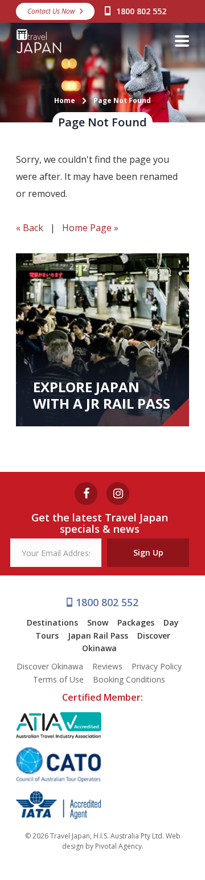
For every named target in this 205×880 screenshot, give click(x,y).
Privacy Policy (157, 666)
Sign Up (148, 552)
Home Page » (90, 227)
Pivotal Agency (118, 846)
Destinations (52, 622)
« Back (29, 227)
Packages (135, 622)
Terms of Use (58, 679)
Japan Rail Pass (98, 635)
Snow (97, 622)
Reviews (107, 666)
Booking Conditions (129, 679)
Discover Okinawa (50, 666)
